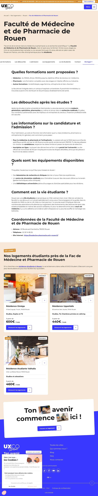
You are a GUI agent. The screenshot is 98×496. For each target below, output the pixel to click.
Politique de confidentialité (61, 488)
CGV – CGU (45, 488)
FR (48, 477)
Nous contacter (56, 460)
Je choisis (12, 486)
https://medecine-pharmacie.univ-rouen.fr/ (41, 235)
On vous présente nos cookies (14, 478)
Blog (52, 452)
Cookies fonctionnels (11, 477)
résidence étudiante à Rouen (30, 266)
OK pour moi (32, 486)
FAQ (52, 456)
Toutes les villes (56, 445)
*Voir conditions (88, 1)
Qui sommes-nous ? (58, 449)
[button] (4, 492)
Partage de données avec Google (14, 475)
